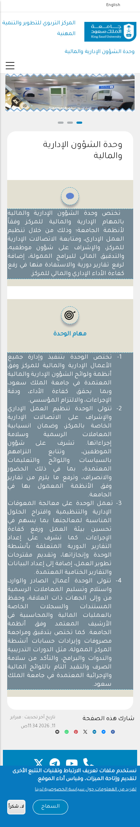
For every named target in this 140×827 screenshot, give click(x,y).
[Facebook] (113, 734)
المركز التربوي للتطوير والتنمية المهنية (70, 108)
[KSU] (110, 29)
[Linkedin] (95, 734)
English (113, 5)
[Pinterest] (76, 734)
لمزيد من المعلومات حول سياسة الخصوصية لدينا (85, 789)
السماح (50, 807)
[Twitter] (85, 734)
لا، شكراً (16, 807)
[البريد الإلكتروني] (57, 734)
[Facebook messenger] (104, 734)
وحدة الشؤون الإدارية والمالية (100, 52)
